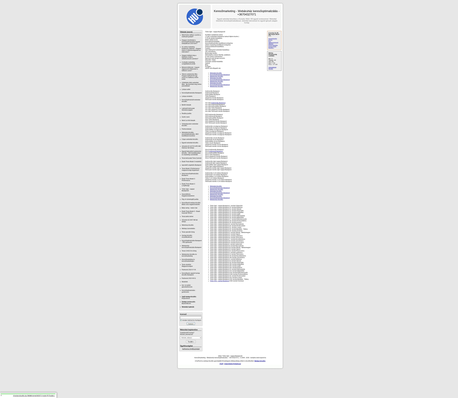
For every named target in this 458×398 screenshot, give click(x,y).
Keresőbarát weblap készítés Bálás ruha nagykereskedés (191, 203)
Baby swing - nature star (189, 208)
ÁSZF (221, 364)
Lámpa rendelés (187, 96)
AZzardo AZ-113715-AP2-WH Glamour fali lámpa (191, 147)
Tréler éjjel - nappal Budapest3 (188, 190)
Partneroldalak (186, 129)
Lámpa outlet (186, 89)
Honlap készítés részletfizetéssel (187, 236)
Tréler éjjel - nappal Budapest (219, 281)
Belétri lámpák (186, 105)
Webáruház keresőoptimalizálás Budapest (191, 246)
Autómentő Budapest (216, 151)
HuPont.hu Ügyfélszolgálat (191, 349)
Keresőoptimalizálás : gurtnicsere (189, 291)
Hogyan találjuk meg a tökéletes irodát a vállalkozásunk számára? (190, 57)
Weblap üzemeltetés (188, 228)
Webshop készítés (188, 225)
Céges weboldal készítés (190, 139)
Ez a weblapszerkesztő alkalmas (273, 43)
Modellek (185, 282)
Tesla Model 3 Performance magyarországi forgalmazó (191, 169)
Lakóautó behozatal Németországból (188, 109)
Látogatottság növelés (272, 68)
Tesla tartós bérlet (187, 216)
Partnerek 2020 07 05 (189, 270)
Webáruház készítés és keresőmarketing (189, 255)
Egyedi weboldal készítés (190, 143)
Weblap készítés (259, 361)
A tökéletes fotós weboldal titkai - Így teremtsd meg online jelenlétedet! (191, 84)
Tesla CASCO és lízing (189, 251)
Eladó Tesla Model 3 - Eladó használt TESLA (191, 212)
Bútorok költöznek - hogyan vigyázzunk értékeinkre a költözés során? (190, 68)
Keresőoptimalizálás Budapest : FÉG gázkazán (192, 241)
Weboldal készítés (216, 73)
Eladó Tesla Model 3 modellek (191, 161)
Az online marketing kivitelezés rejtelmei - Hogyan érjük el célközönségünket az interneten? (191, 49)
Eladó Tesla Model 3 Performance (188, 179)
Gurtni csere (186, 117)
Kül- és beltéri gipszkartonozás (187, 286)
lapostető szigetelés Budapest (191, 165)
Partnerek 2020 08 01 (189, 278)
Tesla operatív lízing (188, 232)
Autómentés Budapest (218, 103)
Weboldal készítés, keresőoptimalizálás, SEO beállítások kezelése (190, 134)
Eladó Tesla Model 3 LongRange (188, 184)
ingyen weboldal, (273, 45)
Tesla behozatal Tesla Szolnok (191, 158)
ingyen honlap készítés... (272, 47)
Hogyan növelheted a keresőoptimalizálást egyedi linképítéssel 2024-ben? (191, 41)
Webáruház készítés (216, 76)
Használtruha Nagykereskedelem (188, 195)
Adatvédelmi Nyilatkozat (232, 364)
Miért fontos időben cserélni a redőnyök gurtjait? (191, 35)
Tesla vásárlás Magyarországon (187, 265)
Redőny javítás (186, 113)
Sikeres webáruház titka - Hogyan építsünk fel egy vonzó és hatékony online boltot (190, 76)
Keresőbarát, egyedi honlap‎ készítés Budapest (191, 274)
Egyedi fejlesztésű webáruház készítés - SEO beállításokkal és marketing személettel (191, 153)
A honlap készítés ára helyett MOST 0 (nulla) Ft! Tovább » (34, 396)
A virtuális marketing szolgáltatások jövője (188, 63)
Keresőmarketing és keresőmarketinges (188, 260)
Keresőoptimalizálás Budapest (192, 93)
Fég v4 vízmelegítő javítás (190, 199)
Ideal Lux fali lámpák (188, 120)
